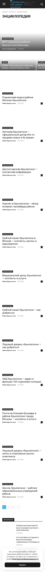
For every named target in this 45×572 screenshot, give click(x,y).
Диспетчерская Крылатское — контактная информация (19, 170)
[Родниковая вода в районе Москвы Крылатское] (22, 84)
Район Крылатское (9, 103)
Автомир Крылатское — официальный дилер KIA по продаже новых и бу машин (18, 134)
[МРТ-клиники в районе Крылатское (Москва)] (22, 36)
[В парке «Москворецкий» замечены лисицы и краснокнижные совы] (18, 60)
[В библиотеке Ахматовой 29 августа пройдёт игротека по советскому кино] (8, 529)
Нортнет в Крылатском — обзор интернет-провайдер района (20, 205)
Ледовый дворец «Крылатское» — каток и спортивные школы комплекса (21, 453)
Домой (4, 12)
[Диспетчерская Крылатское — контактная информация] (22, 156)
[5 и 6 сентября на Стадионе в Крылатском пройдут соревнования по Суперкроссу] (8, 540)
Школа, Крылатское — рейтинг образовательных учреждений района (19, 491)
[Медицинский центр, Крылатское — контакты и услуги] (22, 262)
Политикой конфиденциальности (25, 559)
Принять (22, 565)
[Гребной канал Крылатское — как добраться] (22, 297)
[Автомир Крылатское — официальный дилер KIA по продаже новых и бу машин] (22, 119)
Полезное (12, 12)
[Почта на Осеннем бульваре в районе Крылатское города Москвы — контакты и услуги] (22, 400)
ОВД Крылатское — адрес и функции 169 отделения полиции (21, 380)
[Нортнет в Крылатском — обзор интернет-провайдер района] (22, 190)
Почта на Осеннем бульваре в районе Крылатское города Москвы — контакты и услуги (19, 416)
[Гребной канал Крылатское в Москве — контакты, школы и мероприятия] (22, 225)
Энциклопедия (8, 38)
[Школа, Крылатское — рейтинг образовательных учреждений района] (22, 475)
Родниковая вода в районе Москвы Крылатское (17, 99)
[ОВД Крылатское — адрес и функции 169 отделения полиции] (22, 366)
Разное (5, 62)
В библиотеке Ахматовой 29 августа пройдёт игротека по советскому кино (27, 528)
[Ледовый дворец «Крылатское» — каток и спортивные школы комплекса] (22, 437)
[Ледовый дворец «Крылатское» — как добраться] (22, 331)
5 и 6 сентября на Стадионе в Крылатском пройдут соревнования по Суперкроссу (27, 539)
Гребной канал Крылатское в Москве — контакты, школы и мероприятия (19, 241)
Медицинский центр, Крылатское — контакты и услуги (21, 277)
